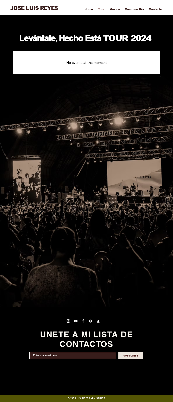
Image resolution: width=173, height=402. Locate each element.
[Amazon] (98, 321)
